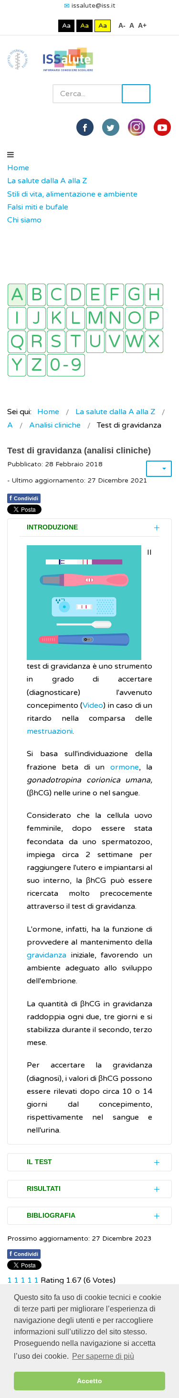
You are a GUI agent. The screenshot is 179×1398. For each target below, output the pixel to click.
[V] (115, 341)
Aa (66, 26)
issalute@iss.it (94, 5)
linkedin (136, 127)
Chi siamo (24, 220)
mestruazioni (50, 731)
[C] (56, 295)
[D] (75, 295)
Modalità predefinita (34, 25)
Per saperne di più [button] (103, 1356)
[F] (115, 295)
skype (162, 127)
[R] (36, 341)
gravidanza (46, 955)
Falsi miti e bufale (37, 207)
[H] (154, 295)
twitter (110, 127)
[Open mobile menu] (10, 155)
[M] (95, 318)
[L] (75, 318)
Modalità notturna (49, 25)
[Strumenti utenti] (159, 469)
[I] (17, 318)
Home (18, 168)
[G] (134, 295)
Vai (136, 93)
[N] (115, 318)
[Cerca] (12, 233)
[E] (95, 295)
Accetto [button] (89, 1381)
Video (93, 705)
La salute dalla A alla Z (47, 181)
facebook (85, 127)
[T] (75, 341)
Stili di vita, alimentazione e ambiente (72, 194)
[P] (154, 318)
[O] (134, 318)
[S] (56, 341)
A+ (142, 25)
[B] (36, 295)
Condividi (24, 498)
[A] (17, 295)
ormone (124, 767)
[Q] (17, 341)
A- (122, 25)
